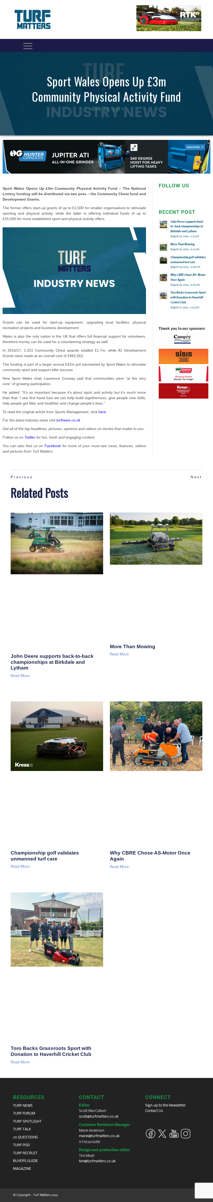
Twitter (29, 437)
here (102, 412)
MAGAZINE (22, 1169)
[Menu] (28, 45)
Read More (20, 676)
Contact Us (154, 1111)
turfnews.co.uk (68, 420)
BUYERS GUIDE (25, 1161)
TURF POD (21, 1145)
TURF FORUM (24, 1114)
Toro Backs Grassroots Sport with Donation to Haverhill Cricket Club (51, 1051)
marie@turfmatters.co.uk (99, 1136)
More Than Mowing (132, 646)
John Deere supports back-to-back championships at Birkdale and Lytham (52, 662)
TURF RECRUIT (25, 1153)
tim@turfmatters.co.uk (97, 1161)
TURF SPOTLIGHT (27, 1122)
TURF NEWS (22, 1106)
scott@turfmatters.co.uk (99, 1117)
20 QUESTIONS (25, 1137)
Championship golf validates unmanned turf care (45, 856)
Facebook (52, 446)
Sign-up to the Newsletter (165, 1106)
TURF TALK (22, 1129)
